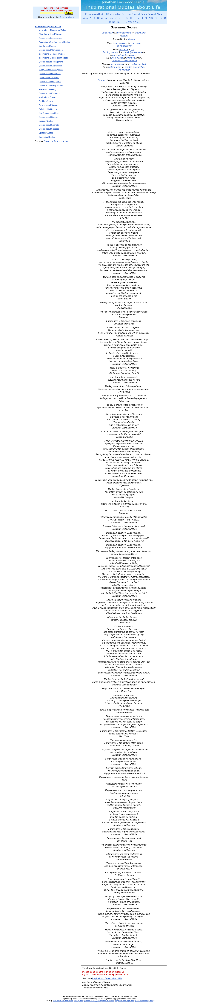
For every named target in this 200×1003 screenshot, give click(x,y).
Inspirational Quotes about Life (107, 978)
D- (116, 18)
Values (131, 39)
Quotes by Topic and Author (56, 141)
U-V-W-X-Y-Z (132, 22)
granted (128, 67)
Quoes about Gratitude (49, 77)
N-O (151, 18)
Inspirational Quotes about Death (53, 58)
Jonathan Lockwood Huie (124, 60)
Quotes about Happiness (50, 81)
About (159, 14)
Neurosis (102, 80)
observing (137, 52)
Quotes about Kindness (49, 93)
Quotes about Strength (49, 125)
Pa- (156, 18)
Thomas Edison (124, 46)
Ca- (106, 18)
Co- (111, 18)
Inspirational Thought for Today (52, 30)
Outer (104, 33)
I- (135, 18)
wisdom (114, 52)
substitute (126, 33)
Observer (123, 49)
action (133, 55)
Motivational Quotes (47, 97)
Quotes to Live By (115, 14)
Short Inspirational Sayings (50, 34)
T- (123, 22)
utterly (112, 67)
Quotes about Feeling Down (51, 62)
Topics (84, 18)
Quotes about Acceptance (50, 38)
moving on (69, 17)
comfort (133, 64)
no (116, 43)
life (61, 17)
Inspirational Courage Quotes (52, 54)
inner (137, 33)
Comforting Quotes (47, 46)
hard (133, 43)
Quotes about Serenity (49, 117)
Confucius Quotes (47, 137)
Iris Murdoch (124, 70)
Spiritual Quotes (46, 121)
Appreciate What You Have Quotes (54, 42)
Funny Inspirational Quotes (51, 69)
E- (120, 18)
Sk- (119, 22)
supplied (141, 64)
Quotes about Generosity (50, 73)
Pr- (161, 18)
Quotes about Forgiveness (50, 66)
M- (146, 18)
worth (143, 33)
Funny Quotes (148, 14)
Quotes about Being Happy (51, 85)
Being (100, 18)
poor (119, 33)
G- (127, 18)
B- (94, 18)
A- (91, 18)
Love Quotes (133, 14)
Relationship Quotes (48, 109)
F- (124, 18)
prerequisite (117, 58)
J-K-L (140, 18)
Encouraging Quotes (95, 14)
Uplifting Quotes (46, 133)
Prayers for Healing (47, 89)
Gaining (106, 52)
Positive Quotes (46, 101)
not (113, 55)
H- (131, 18)
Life (132, 49)
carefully (128, 52)
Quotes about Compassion (51, 50)
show (110, 33)
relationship (138, 67)
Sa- (114, 22)
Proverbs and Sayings (49, 105)
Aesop (124, 35)
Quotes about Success (49, 129)
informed (130, 58)
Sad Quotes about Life (49, 113)
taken (118, 67)
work (138, 43)
